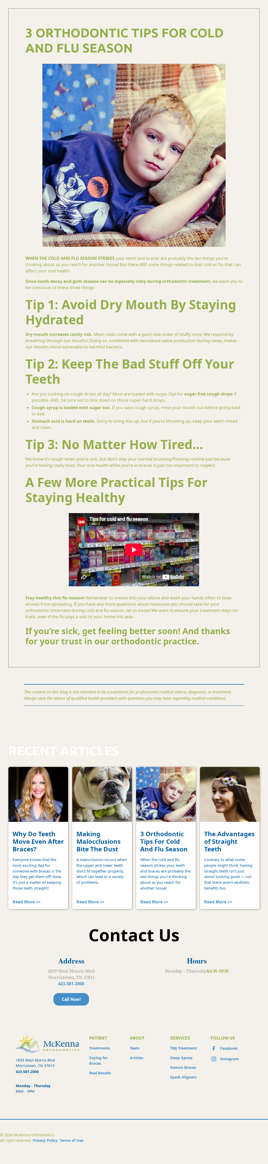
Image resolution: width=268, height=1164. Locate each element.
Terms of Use (71, 1140)
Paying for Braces (98, 1060)
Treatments (99, 1048)
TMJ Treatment (183, 1048)
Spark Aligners (183, 1077)
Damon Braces (183, 1067)
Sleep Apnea (181, 1057)
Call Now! (71, 999)
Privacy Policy (45, 1140)
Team (134, 1048)
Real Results (100, 1072)
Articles (136, 1057)
